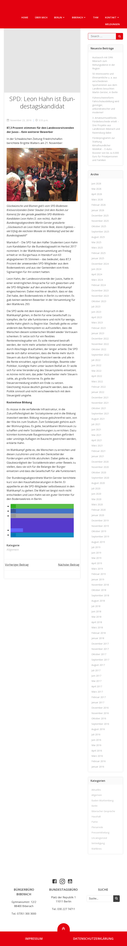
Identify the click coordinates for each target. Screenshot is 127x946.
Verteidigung (98, 843)
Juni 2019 (96, 552)
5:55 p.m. (43, 120)
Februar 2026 (98, 204)
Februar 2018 (98, 632)
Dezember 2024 (100, 263)
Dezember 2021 (100, 397)
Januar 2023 (97, 333)
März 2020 (97, 504)
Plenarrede (97, 827)
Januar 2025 (97, 258)
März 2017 (97, 691)
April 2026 (96, 194)
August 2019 (98, 541)
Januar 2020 (97, 515)
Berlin (58, 17)
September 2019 (100, 536)
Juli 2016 (95, 734)
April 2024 (96, 274)
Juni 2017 (96, 675)
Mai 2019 (96, 558)
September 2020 (100, 477)
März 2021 (97, 445)
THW (95, 17)
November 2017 (100, 648)
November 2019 (100, 525)
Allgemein (13, 549)
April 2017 (96, 686)
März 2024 (97, 279)
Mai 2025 (96, 242)
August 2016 (98, 729)
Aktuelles (96, 789)
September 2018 (100, 595)
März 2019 (97, 568)
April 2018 (96, 622)
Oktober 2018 (98, 590)
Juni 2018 (96, 611)
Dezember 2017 (100, 643)
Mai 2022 (96, 370)
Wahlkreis (96, 848)
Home (24, 17)
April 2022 (96, 376)
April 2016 (96, 750)
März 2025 (97, 247)
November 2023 (100, 295)
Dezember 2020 (100, 461)
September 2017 (100, 659)
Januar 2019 (97, 579)
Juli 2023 (95, 306)
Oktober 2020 (98, 472)
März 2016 (97, 755)
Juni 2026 (96, 183)
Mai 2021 (96, 435)
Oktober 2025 (98, 226)
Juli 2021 (95, 424)
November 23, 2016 (20, 120)
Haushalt (96, 816)
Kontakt (110, 17)
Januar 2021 (97, 456)
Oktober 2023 (98, 301)
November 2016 (100, 713)
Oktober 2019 (98, 531)
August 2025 (98, 237)
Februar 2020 (98, 509)
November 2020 (100, 467)
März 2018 (97, 627)
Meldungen (112, 24)
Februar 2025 (98, 253)
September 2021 (100, 413)
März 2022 (97, 381)
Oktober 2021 (98, 408)
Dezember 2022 (100, 338)
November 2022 (100, 344)
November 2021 (100, 402)
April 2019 (96, 563)
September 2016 (100, 723)
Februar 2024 (98, 285)
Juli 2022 (95, 360)
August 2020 (98, 483)
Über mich (41, 17)
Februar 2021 (98, 451)
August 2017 (98, 664)
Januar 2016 (97, 766)
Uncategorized (99, 838)
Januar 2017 (97, 702)
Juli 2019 (95, 547)
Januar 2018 (97, 638)
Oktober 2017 (98, 654)
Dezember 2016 (100, 707)
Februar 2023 (98, 328)
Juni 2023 (96, 311)
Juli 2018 (95, 606)
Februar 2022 (98, 386)
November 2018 (100, 584)
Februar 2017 (98, 697)
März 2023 (97, 322)
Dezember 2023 (100, 290)
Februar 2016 (98, 761)
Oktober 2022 (98, 349)
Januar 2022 (97, 392)
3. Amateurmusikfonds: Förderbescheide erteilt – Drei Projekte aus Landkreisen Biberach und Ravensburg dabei (106, 125)
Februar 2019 (98, 574)
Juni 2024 (96, 269)
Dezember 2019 (100, 520)
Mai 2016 (96, 745)
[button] (13, 506)
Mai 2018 (96, 616)
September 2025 (100, 231)
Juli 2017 (95, 670)
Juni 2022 (96, 365)
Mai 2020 (96, 499)
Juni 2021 (96, 429)
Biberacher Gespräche (103, 811)
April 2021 (96, 440)
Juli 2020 (95, 488)
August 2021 (98, 418)
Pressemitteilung (100, 832)
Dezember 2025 (100, 215)
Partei (94, 821)
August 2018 (98, 600)
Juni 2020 (96, 493)
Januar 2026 (97, 210)
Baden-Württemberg (102, 800)
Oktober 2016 (98, 718)
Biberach (77, 17)
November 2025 (100, 220)
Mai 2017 (96, 681)
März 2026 (97, 199)
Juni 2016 (96, 739)
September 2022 (100, 354)
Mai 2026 (96, 188)
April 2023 (96, 317)
